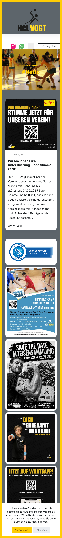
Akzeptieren (21, 530)
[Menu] (31, 46)
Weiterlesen (15, 226)
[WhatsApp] (21, 46)
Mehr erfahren (40, 521)
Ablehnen (42, 530)
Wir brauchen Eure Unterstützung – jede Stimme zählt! (29, 165)
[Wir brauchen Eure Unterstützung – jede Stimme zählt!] (31, 124)
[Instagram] (13, 46)
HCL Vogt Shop (49, 46)
